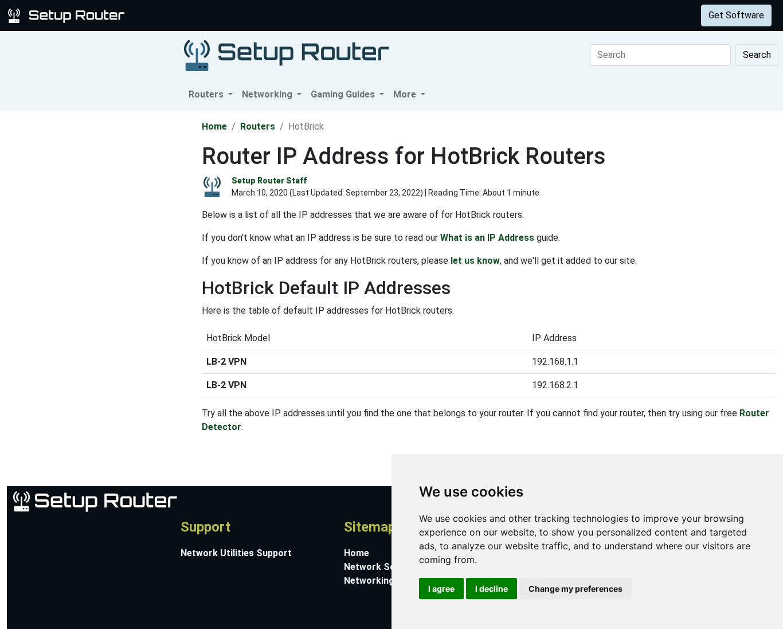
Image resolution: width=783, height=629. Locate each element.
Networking (231, 15)
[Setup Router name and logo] (68, 14)
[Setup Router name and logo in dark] (286, 55)
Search (757, 54)
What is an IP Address (487, 237)
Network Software (384, 566)
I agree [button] (441, 588)
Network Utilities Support (236, 553)
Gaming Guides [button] (344, 94)
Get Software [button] (736, 15)
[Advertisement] (100, 283)
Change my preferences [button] (575, 588)
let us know (475, 260)
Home (214, 126)
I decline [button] (491, 588)
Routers (179, 15)
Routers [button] (207, 94)
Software (286, 15)
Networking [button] (268, 94)
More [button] (405, 94)
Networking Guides (385, 580)
